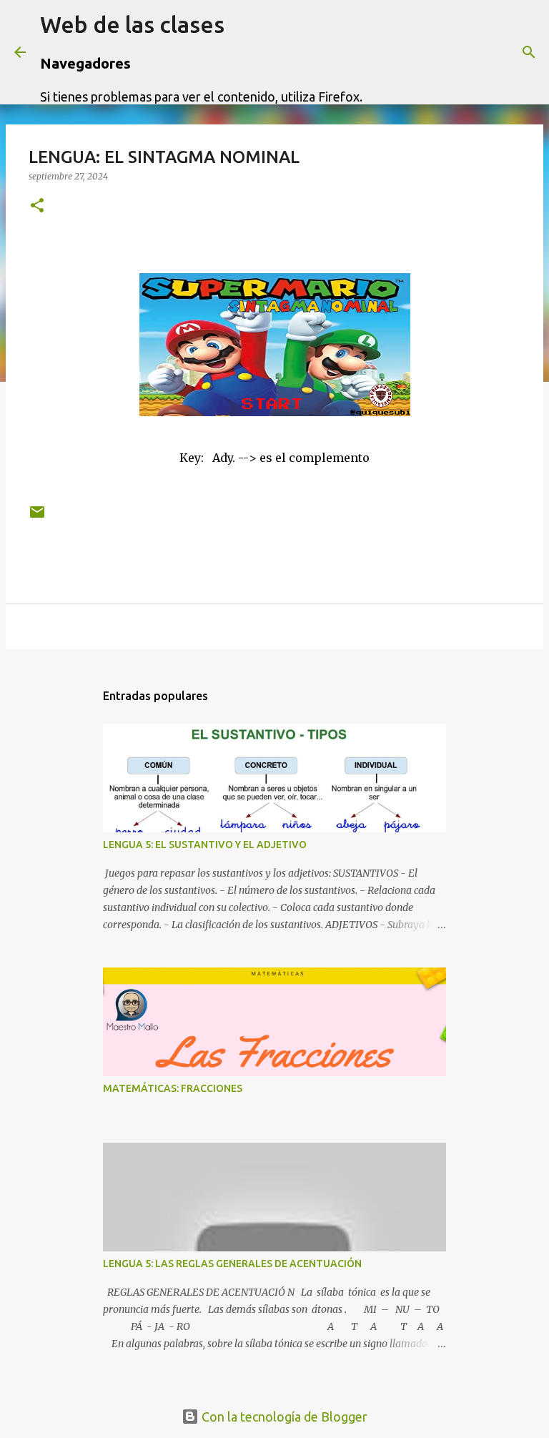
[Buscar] (382, 52)
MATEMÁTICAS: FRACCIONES (172, 1088)
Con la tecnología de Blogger (283, 1416)
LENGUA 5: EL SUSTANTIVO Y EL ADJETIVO (205, 844)
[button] (37, 206)
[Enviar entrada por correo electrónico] (37, 517)
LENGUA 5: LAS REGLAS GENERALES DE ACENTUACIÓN (232, 1263)
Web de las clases (132, 24)
